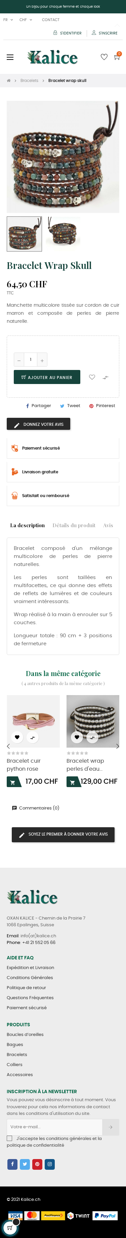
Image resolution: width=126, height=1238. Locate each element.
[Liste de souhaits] (92, 377)
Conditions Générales (30, 978)
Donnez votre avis (43, 424)
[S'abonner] (110, 1127)
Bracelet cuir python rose (24, 765)
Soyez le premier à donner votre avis (68, 834)
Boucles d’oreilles (25, 1035)
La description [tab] (27, 525)
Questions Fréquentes (30, 998)
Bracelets (17, 1055)
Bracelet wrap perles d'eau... (85, 765)
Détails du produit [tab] (73, 525)
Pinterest (105, 406)
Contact (50, 20)
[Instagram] (50, 1164)
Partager (41, 406)
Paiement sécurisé (27, 1008)
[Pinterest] (37, 1164)
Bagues (15, 1045)
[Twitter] (25, 1164)
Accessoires (20, 1075)
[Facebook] (12, 1164)
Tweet (73, 406)
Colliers (15, 1065)
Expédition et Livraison (30, 968)
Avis (108, 525)
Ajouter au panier (50, 378)
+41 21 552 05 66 (38, 943)
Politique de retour (26, 988)
